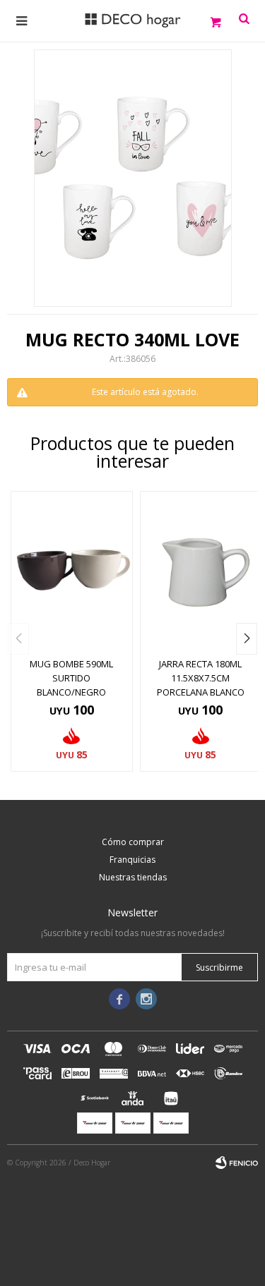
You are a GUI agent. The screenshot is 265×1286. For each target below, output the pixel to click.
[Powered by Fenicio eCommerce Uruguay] (237, 1162)
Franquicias (132, 860)
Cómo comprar (133, 842)
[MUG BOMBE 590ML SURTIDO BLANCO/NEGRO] (72, 570)
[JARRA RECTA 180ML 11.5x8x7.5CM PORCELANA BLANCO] (201, 570)
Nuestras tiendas (133, 877)
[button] (246, 639)
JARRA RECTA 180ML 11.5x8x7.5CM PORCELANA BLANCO (201, 677)
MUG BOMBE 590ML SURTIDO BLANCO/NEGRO (71, 677)
